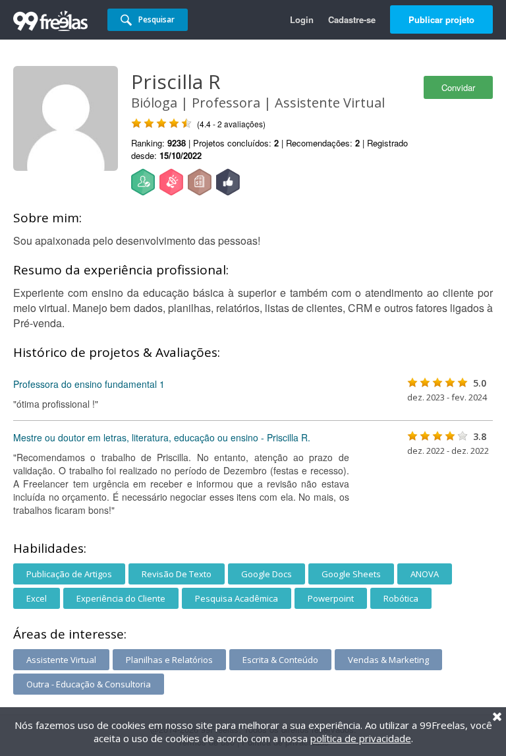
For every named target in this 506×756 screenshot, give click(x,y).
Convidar (458, 87)
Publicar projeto (441, 19)
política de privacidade (360, 738)
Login (302, 19)
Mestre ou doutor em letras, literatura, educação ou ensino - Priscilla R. (161, 437)
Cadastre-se (352, 19)
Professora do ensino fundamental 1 (89, 384)
